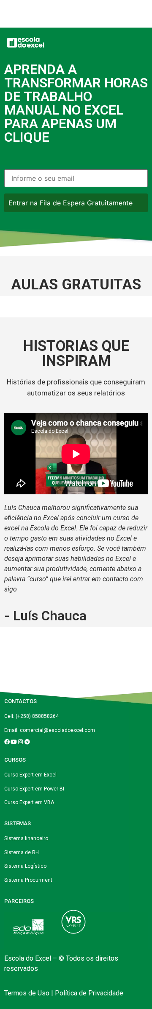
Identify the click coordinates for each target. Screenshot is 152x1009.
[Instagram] (20, 742)
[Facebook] (7, 742)
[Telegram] (27, 742)
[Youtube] (13, 742)
